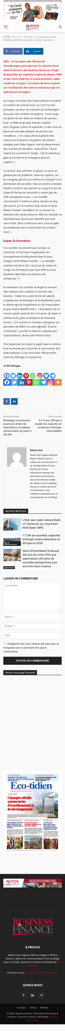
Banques (8, 529)
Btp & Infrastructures (10, 544)
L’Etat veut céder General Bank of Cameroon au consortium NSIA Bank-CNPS (41, 523)
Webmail (44, 1007)
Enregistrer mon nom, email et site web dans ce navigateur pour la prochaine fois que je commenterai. (31, 647)
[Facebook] (7, 376)
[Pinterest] (26, 376)
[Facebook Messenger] (46, 376)
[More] (58, 382)
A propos (21, 1007)
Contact (32, 1007)
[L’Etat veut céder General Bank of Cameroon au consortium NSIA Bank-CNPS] (12, 524)
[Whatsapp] (33, 376)
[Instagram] (40, 376)
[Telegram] (53, 376)
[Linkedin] (19, 376)
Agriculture (9, 567)
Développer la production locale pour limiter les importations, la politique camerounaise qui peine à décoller (17, 427)
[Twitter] (13, 376)
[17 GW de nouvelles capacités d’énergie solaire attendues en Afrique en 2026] (12, 540)
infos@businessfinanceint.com (41, 972)
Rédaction (18, 37)
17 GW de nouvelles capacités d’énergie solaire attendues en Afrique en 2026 (41, 539)
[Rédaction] (8, 37)
